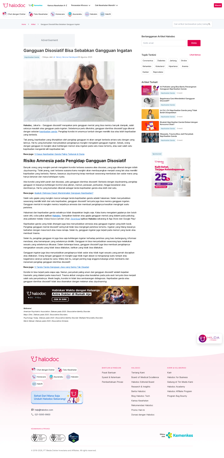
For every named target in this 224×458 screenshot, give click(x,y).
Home (24, 24)
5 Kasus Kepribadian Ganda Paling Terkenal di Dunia (59, 154)
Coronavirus (148, 61)
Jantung (173, 61)
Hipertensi (173, 66)
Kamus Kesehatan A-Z (57, 5)
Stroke (184, 61)
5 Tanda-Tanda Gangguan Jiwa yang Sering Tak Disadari (61, 267)
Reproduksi (158, 72)
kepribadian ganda (48, 131)
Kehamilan (147, 66)
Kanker (146, 72)
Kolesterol (160, 66)
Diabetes (161, 61)
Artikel (33, 24)
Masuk (218, 5)
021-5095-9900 (40, 414)
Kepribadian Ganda (31, 57)
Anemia (185, 66)
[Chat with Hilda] (209, 338)
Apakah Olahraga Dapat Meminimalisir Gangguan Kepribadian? (63, 193)
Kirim (194, 43)
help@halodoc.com (42, 410)
